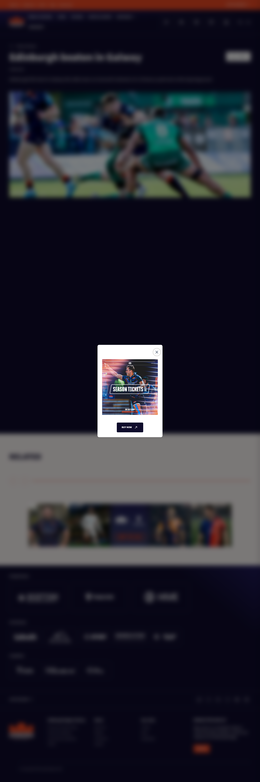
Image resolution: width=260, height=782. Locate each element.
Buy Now (127, 427)
